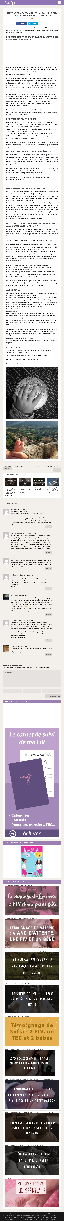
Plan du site (6, 1214)
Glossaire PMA (28, 1219)
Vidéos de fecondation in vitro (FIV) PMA (41, 1215)
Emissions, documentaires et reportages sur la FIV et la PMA (34, 1217)
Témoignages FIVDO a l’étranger (21, 1215)
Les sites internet (7, 1217)
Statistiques (36, 1219)
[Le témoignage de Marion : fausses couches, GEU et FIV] (53, 482)
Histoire (12, 1219)
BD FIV (54, 1215)
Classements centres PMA (43, 1214)
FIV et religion (54, 1217)
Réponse (48, 527)
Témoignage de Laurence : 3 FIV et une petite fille (18, 885)
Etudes (16, 1219)
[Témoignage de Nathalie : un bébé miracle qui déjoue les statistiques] (32, 1207)
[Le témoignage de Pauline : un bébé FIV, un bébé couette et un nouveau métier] (32, 1012)
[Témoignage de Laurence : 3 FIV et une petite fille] (32, 914)
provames (13, 131)
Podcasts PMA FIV (44, 1219)
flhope (13, 646)
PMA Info (53, 1219)
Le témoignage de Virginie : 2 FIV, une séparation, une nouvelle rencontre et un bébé (28, 1049)
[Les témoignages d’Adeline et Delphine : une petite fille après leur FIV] (25, 482)
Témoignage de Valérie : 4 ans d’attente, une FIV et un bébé (21, 918)
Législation (6, 1219)
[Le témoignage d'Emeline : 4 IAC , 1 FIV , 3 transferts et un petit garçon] (32, 1174)
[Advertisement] (32, 54)
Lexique (21, 1219)
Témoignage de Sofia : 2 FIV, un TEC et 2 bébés (17, 1016)
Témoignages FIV (7, 1215)
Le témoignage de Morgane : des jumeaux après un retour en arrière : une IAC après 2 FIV (29, 1112)
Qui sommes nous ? (20, 1214)
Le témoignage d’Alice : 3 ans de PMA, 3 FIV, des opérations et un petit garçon (26, 951)
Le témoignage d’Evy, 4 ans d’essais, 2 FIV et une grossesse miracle (39, 490)
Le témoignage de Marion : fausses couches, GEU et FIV (52, 489)
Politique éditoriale (31, 1214)
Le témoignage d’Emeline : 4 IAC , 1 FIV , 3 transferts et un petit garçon (24, 1145)
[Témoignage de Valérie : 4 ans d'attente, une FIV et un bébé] (32, 947)
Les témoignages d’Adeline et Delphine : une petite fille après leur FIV (25, 490)
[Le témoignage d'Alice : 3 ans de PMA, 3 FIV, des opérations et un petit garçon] (32, 980)
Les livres (15, 1217)
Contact (12, 1214)
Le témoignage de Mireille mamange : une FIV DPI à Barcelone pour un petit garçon (10, 490)
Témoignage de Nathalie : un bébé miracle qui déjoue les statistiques (24, 1178)
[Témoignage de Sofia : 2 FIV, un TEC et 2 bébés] (32, 1045)
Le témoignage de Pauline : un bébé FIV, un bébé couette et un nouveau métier (26, 984)
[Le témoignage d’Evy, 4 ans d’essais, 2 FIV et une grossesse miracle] (39, 482)
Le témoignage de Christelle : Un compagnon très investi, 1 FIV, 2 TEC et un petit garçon (29, 1079)
